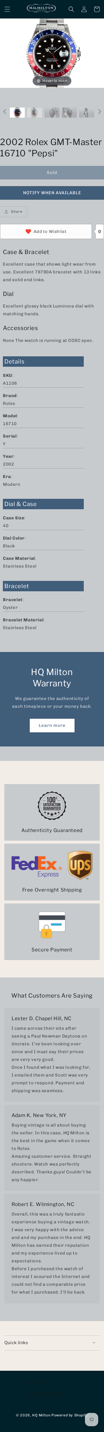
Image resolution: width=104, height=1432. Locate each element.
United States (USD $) (48, 1394)
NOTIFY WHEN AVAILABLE (52, 192)
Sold (52, 172)
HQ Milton (41, 1415)
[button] (7, 9)
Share (17, 212)
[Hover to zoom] (52, 52)
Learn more (52, 725)
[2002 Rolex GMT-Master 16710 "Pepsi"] (17, 112)
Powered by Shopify (69, 1415)
